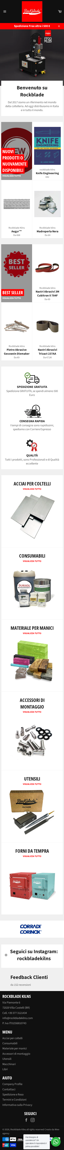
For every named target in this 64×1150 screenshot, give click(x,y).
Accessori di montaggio (16, 1054)
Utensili (6, 1059)
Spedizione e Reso (13, 1095)
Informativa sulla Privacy (17, 1105)
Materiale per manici (14, 1048)
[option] (32, 929)
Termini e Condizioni (14, 1100)
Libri (5, 1069)
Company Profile (12, 1084)
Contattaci (8, 1089)
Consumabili (9, 1043)
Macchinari (9, 1064)
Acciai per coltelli (12, 1038)
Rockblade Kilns (18, 1129)
